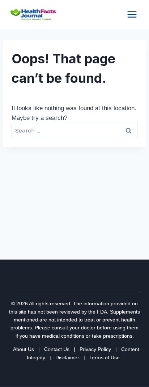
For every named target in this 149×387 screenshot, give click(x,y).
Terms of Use (104, 357)
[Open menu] (131, 14)
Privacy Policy (95, 349)
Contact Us (56, 349)
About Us (23, 349)
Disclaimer (67, 357)
